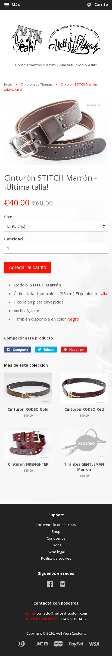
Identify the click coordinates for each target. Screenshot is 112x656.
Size (8, 216)
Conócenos (56, 538)
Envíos (56, 545)
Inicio (8, 84)
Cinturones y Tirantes (36, 84)
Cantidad (13, 238)
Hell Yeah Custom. (70, 633)
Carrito (100, 4)
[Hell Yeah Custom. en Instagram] (63, 585)
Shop (56, 531)
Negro (73, 319)
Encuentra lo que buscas (56, 524)
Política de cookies (56, 558)
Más (15, 4)
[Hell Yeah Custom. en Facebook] (50, 585)
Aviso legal (56, 551)
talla (103, 293)
